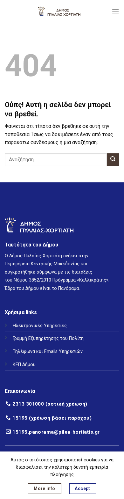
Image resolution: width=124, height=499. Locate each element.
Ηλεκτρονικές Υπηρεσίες (40, 325)
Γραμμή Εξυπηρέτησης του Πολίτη (48, 338)
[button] (115, 11)
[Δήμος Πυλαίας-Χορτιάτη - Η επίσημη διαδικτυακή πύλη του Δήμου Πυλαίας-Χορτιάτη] (59, 11)
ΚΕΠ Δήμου (24, 364)
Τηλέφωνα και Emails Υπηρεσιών (48, 351)
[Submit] (113, 159)
